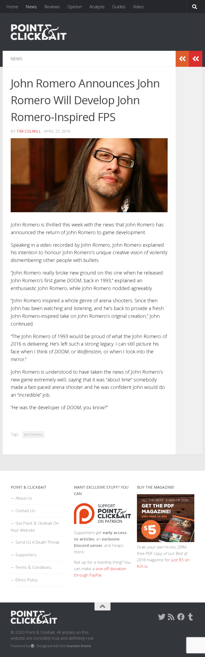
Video (138, 7)
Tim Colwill (29, 131)
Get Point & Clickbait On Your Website (35, 526)
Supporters (26, 554)
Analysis (97, 7)
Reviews (52, 7)
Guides (118, 7)
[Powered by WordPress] (32, 646)
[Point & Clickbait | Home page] (38, 32)
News (31, 7)
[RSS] (171, 617)
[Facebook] (181, 617)
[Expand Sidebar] (195, 59)
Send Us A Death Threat (37, 542)
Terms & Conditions (33, 567)
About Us (23, 498)
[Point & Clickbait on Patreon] (102, 526)
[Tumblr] (190, 617)
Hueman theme (78, 645)
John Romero (33, 434)
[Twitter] (161, 617)
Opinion (74, 7)
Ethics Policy (26, 579)
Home (12, 7)
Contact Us (25, 510)
